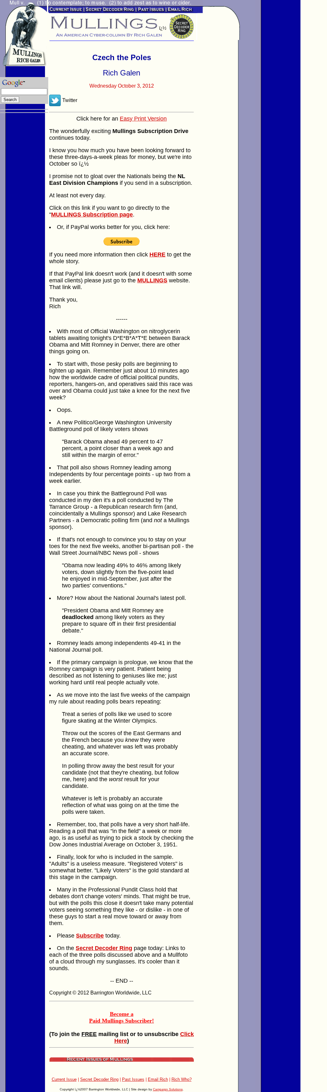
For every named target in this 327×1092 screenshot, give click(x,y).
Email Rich (158, 1079)
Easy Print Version (143, 118)
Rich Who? (181, 1079)
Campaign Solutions (168, 1089)
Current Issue (64, 1079)
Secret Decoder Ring (99, 1079)
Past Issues (133, 1079)
